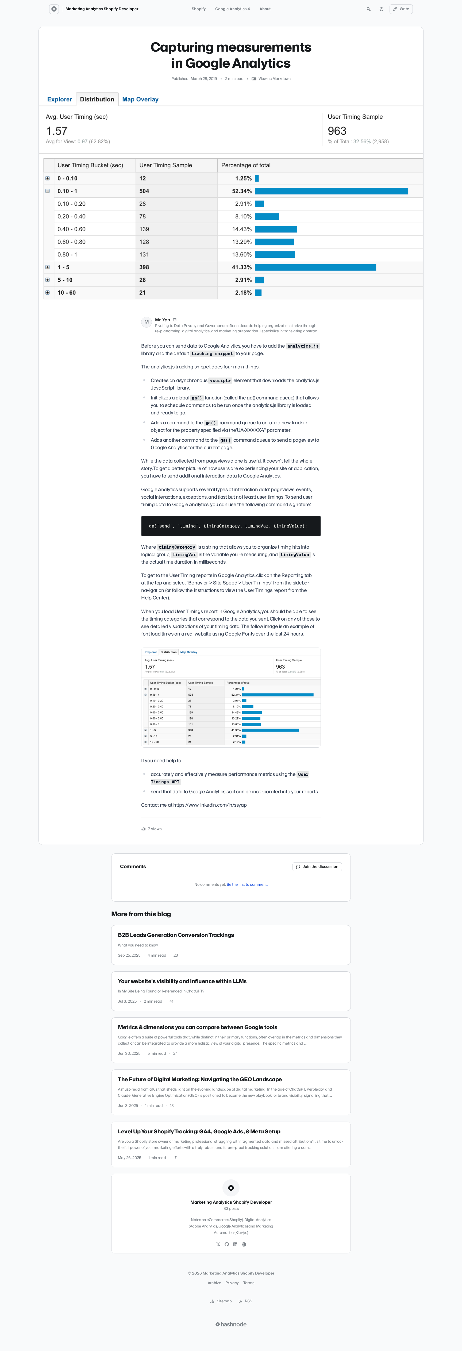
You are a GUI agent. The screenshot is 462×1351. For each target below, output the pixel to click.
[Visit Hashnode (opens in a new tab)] (231, 1324)
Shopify (199, 9)
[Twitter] (218, 1244)
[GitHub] (226, 1244)
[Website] (244, 1244)
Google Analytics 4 (232, 9)
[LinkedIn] (174, 320)
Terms (249, 1283)
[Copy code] (314, 522)
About (265, 9)
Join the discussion (320, 867)
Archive (214, 1283)
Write (404, 9)
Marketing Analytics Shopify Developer (102, 9)
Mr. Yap (162, 320)
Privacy (232, 1283)
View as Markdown (275, 79)
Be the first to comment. (247, 885)
